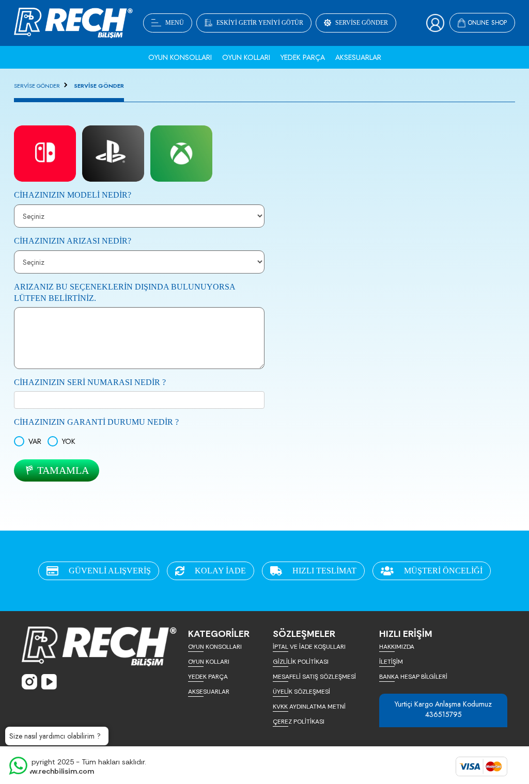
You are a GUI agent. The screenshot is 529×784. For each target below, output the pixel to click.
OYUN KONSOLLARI (215, 647)
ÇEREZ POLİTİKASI (298, 721)
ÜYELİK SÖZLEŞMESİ (301, 691)
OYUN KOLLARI (208, 662)
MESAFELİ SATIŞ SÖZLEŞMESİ (314, 677)
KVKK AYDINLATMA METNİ (309, 706)
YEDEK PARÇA (208, 677)
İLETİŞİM (391, 662)
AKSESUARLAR (208, 691)
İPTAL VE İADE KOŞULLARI (309, 647)
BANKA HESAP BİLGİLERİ (413, 677)
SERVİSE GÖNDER (37, 86)
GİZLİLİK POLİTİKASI (301, 662)
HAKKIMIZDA (396, 647)
